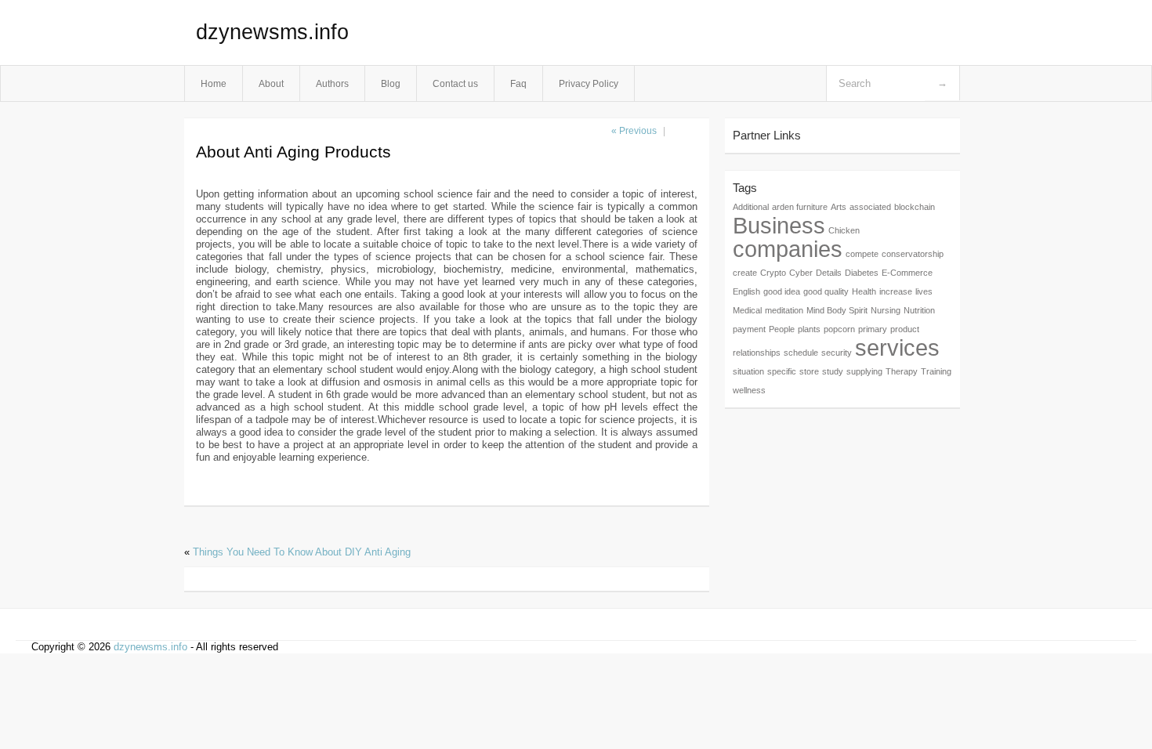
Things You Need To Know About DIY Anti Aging (302, 552)
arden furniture (800, 207)
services (897, 347)
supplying (864, 371)
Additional (751, 207)
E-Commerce (907, 272)
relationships (757, 352)
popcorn (839, 329)
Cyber (801, 272)
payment (749, 329)
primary (872, 329)
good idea (781, 291)
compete (862, 254)
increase (895, 291)
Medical (747, 310)
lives (924, 291)
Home (213, 83)
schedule (801, 352)
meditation (784, 310)
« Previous (634, 130)
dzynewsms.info (272, 32)
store (809, 371)
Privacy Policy (588, 83)
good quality (826, 291)
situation (748, 371)
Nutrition (919, 310)
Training (936, 371)
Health (864, 291)
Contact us (455, 83)
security (836, 352)
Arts (838, 207)
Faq (518, 83)
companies (787, 249)
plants (809, 329)
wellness (749, 390)
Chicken (844, 230)
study (832, 371)
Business (779, 225)
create (745, 272)
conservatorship (913, 254)
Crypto (773, 272)
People (782, 329)
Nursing (885, 310)
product (904, 329)
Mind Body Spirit (837, 310)
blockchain (914, 207)
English (746, 291)
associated (870, 207)
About (271, 83)
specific (781, 371)
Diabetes (861, 272)
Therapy (902, 371)
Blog (390, 83)
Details (829, 272)
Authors (332, 83)
